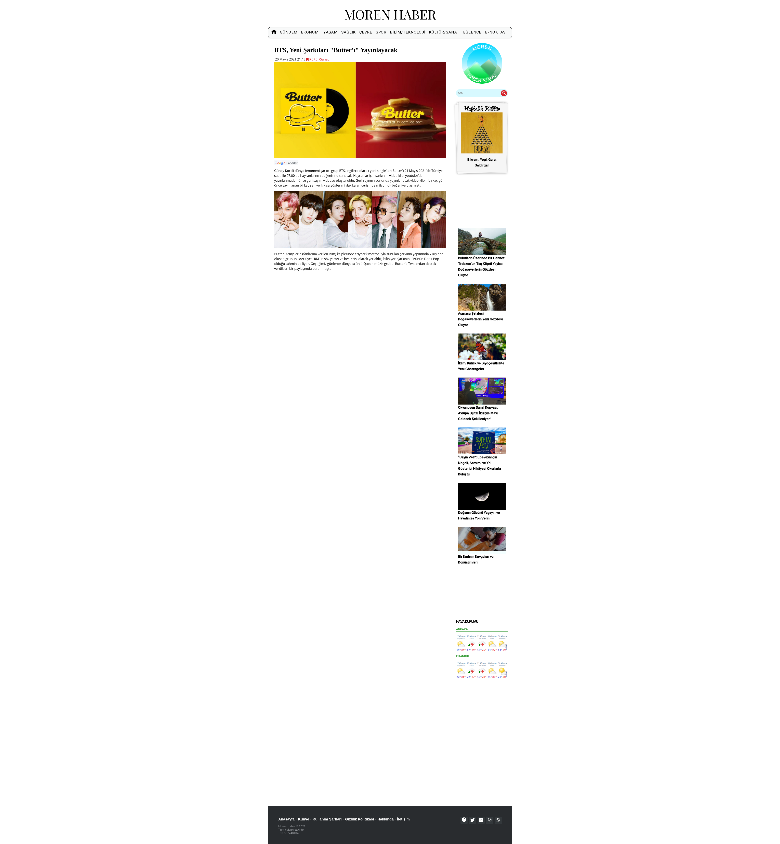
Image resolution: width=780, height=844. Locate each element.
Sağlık (348, 32)
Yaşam (330, 32)
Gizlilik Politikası (359, 819)
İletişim (403, 819)
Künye (303, 819)
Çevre (365, 32)
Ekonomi (310, 32)
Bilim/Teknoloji (407, 32)
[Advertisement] (360, 302)
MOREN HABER (390, 14)
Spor (381, 32)
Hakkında (385, 819)
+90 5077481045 (289, 833)
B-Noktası (496, 32)
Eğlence (472, 32)
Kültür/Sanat (444, 32)
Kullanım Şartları (327, 819)
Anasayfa (286, 819)
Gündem (288, 32)
